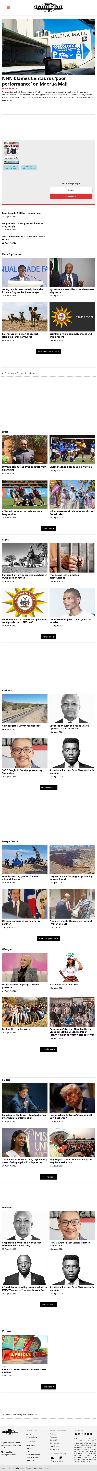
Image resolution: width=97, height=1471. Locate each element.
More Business (47, 787)
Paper (71, 190)
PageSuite (15, 1468)
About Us (53, 1437)
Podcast (29, 1448)
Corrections (54, 1449)
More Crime (47, 637)
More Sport (47, 528)
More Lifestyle (47, 1049)
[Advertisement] (71, 162)
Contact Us (54, 1440)
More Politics (47, 1177)
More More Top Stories (47, 351)
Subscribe (71, 196)
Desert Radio (30, 1445)
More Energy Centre (47, 938)
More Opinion (47, 1304)
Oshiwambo (54, 1443)
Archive (28, 1434)
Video (4, 1367)
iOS (61, 1461)
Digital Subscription (33, 1454)
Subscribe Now (31, 1437)
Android (54, 1461)
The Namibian (30, 1468)
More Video (47, 1387)
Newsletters (54, 1446)
